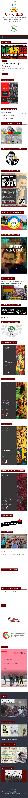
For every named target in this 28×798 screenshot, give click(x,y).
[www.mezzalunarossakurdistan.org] (6, 608)
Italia (17, 68)
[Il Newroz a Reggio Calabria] (14, 45)
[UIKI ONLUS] (2, 37)
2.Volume (9, 739)
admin (12, 68)
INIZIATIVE (5, 60)
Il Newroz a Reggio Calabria (11, 65)
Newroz (20, 68)
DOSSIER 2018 (4, 317)
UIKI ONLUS (14, 14)
